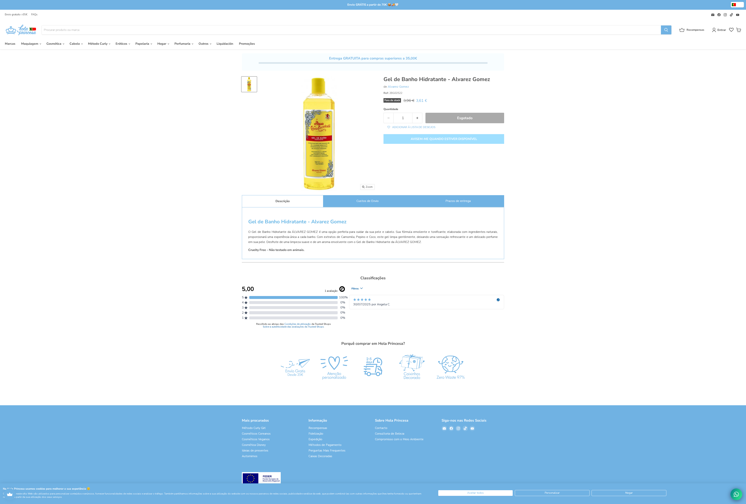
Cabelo (75, 44)
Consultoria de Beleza (389, 434)
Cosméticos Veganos (256, 439)
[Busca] (666, 29)
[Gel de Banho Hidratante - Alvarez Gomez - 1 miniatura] (249, 84)
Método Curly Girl (254, 428)
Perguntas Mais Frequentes (327, 450)
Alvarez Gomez (398, 87)
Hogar (162, 44)
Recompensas (318, 428)
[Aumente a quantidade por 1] (417, 118)
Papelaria (142, 44)
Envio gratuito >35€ (16, 14)
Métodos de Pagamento (325, 445)
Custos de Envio (367, 201)
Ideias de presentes (255, 450)
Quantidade (390, 109)
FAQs (34, 14)
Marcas (10, 44)
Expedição (315, 439)
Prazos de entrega (458, 201)
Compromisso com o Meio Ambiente (399, 439)
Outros (204, 44)
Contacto (381, 428)
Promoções (247, 44)
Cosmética (54, 44)
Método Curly (98, 44)
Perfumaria (182, 44)
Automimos (249, 456)
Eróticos (122, 44)
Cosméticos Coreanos (256, 434)
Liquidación (225, 44)
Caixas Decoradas (320, 456)
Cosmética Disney (254, 445)
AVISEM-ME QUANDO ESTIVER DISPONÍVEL (444, 139)
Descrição (282, 201)
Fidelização (316, 434)
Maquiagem (30, 44)
